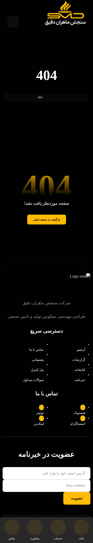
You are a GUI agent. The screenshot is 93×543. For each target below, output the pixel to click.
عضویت (77, 498)
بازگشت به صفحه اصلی (46, 219)
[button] (13, 21)
